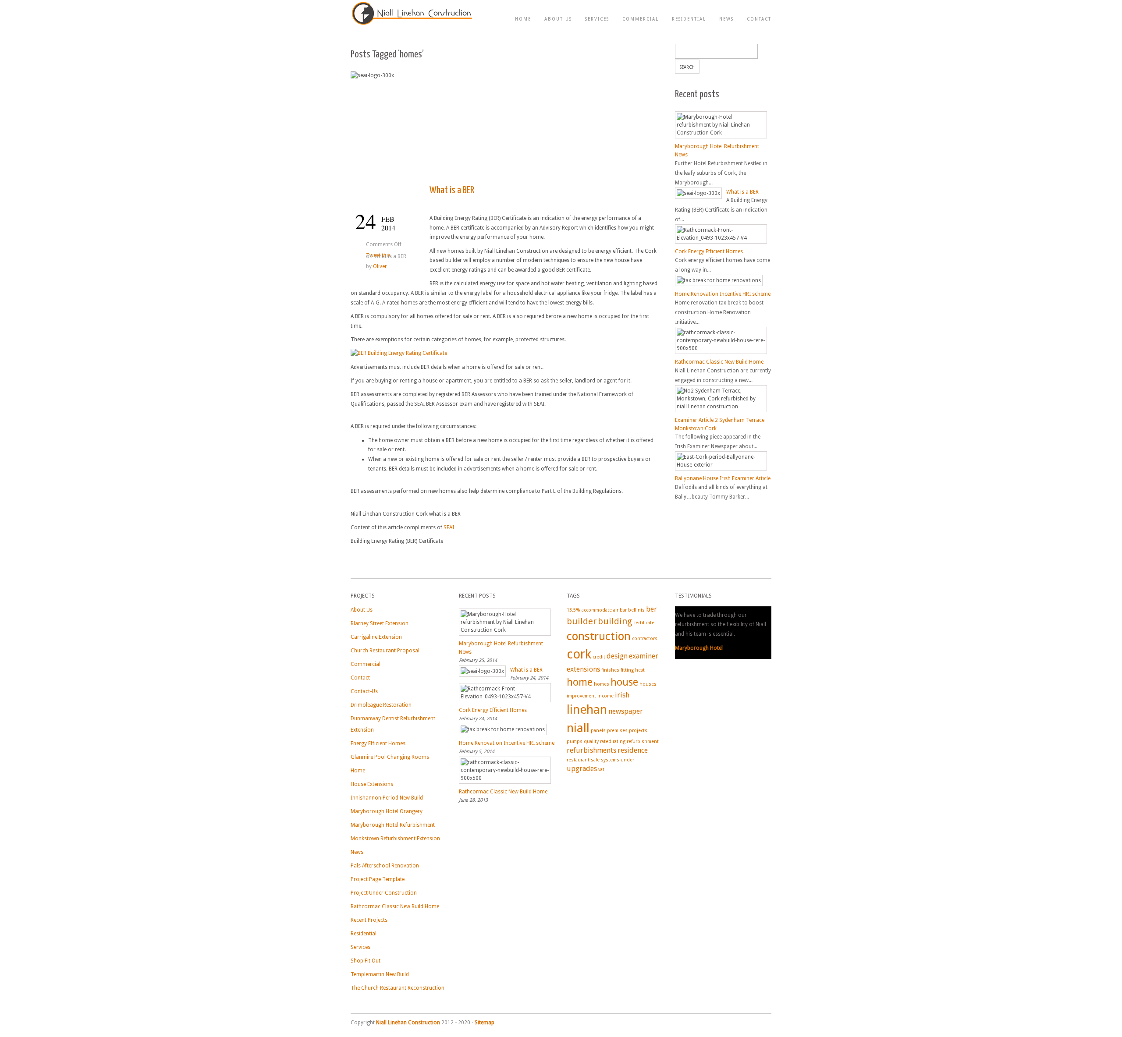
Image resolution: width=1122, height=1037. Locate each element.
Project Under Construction (384, 893)
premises (617, 730)
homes (601, 684)
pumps (574, 741)
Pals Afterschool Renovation (385, 866)
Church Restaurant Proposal (385, 651)
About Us (558, 19)
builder (582, 621)
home (580, 682)
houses (648, 684)
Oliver (380, 266)
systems (610, 760)
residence (633, 750)
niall (578, 728)
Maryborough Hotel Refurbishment (393, 825)
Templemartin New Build (380, 974)
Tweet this (378, 255)
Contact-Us (364, 691)
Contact (759, 19)
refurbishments (591, 750)
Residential (689, 19)
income (605, 696)
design (617, 656)
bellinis (636, 610)
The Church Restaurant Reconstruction (397, 988)
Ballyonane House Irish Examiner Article (722, 478)
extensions (583, 669)
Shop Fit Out (365, 961)
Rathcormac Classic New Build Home (719, 362)
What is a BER (452, 190)
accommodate (597, 610)
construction (599, 636)
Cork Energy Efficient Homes (709, 251)
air (615, 610)
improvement (581, 696)
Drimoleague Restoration (381, 705)
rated (605, 741)
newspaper (625, 711)
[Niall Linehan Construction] (412, 24)
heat (640, 670)
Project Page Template (378, 879)
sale (595, 760)
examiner (643, 656)
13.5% (573, 610)
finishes (610, 670)
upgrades (582, 768)
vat (601, 769)
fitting (627, 670)
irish (622, 695)
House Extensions (372, 784)
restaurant (578, 760)
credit (599, 657)
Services (597, 19)
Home (523, 19)
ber (651, 609)
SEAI (449, 527)
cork (579, 654)
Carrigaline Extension (376, 637)
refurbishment (643, 741)
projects (638, 730)
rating (619, 741)
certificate (643, 623)
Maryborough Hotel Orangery (387, 811)
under (627, 760)
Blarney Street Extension (379, 623)
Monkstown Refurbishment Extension (395, 838)
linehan (587, 709)
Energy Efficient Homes (378, 743)
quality (591, 741)
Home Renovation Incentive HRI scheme (722, 294)
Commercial (640, 19)
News (726, 19)
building (615, 621)
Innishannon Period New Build (387, 798)
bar (623, 610)
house (624, 682)
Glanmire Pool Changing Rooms (390, 757)
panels (598, 730)
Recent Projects (369, 920)
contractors (644, 638)
